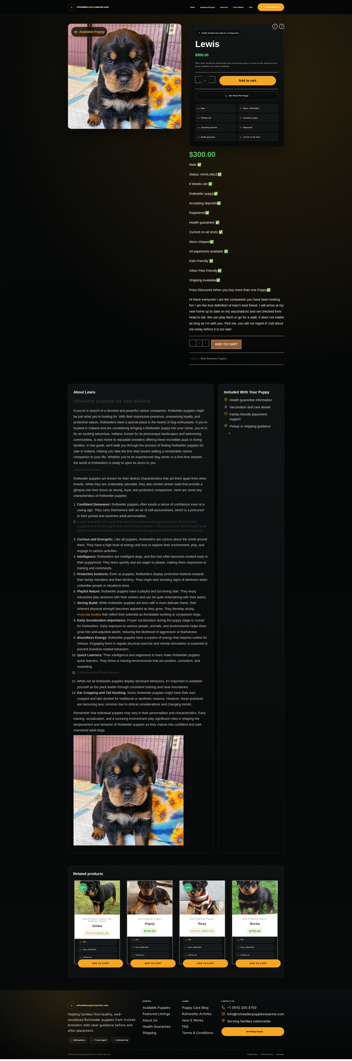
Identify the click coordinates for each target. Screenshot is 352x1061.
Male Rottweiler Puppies (213, 358)
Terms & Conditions (197, 1033)
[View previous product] (275, 26)
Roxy (202, 924)
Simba (97, 926)
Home (192, 7)
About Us (224, 7)
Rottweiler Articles (197, 1014)
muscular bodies (89, 614)
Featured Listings (156, 1014)
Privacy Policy (252, 1054)
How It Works (238, 7)
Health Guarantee (156, 1026)
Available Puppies (207, 7)
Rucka (255, 924)
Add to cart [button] (100, 963)
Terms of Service (267, 1054)
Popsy (150, 924)
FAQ (250, 7)
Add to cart (247, 80)
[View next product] (281, 26)
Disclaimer (280, 1054)
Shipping (149, 1033)
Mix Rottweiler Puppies (100, 920)
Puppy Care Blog (195, 1008)
